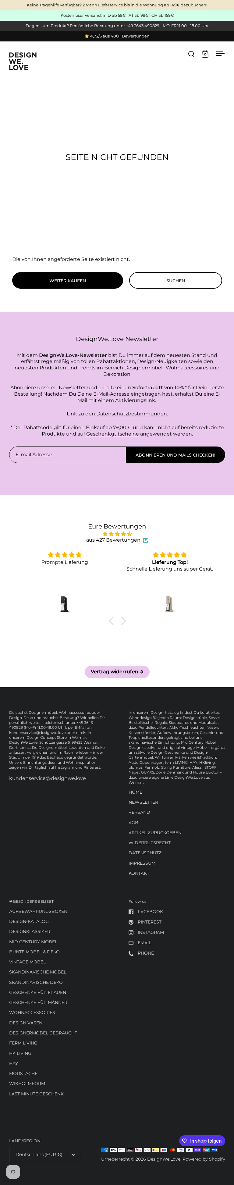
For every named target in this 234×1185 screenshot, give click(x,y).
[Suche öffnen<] (191, 54)
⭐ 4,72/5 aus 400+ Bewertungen (117, 36)
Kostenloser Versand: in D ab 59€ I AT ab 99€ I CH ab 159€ (117, 15)
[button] (112, 621)
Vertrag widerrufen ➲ (117, 671)
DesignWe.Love (163, 1159)
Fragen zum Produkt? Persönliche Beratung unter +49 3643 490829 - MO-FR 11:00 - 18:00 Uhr (117, 26)
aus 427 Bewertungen (113, 540)
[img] (117, 534)
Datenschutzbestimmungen (131, 414)
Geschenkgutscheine (112, 434)
